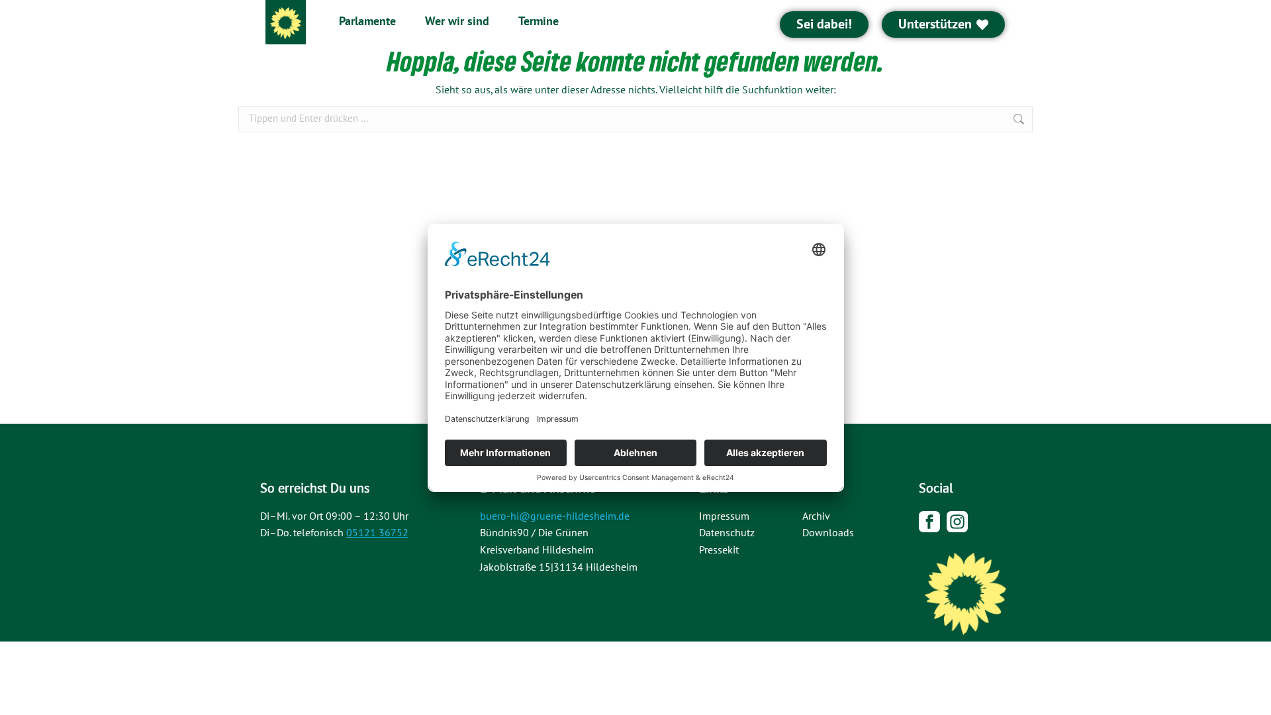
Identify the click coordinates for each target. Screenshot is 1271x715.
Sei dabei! (824, 24)
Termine (538, 21)
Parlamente (367, 21)
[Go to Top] (1251, 695)
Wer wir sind (457, 21)
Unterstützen (935, 24)
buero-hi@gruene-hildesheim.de (555, 516)
